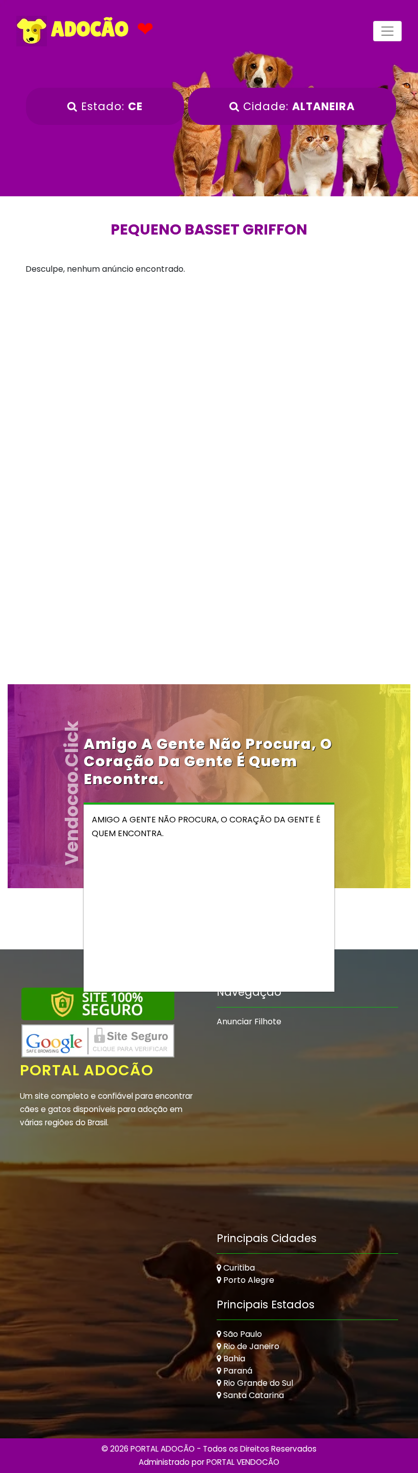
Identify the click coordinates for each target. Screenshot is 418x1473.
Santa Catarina (252, 1395)
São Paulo (241, 1334)
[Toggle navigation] (387, 31)
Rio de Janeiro (250, 1346)
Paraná (236, 1371)
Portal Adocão (86, 1070)
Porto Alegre (247, 1280)
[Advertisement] (209, 371)
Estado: (110, 106)
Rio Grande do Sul (257, 1383)
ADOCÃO (87, 29)
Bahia (233, 1358)
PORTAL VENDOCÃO (242, 1462)
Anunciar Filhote (249, 1021)
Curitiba (238, 1268)
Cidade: (297, 106)
